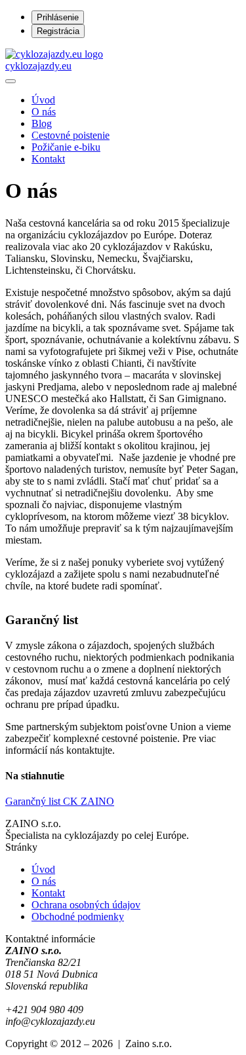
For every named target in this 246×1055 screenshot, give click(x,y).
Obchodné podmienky (77, 916)
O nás (43, 111)
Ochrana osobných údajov (85, 904)
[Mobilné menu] (10, 81)
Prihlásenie (58, 17)
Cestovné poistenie (70, 135)
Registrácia (58, 31)
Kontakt (48, 158)
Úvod (43, 99)
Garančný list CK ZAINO (59, 801)
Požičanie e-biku (65, 147)
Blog (41, 123)
